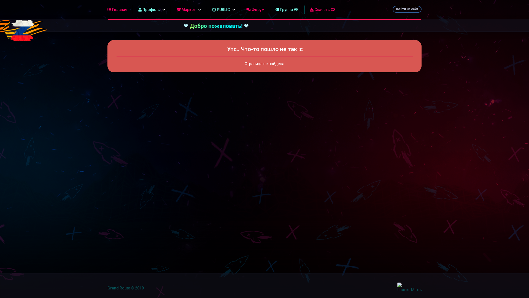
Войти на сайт (407, 9)
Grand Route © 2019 (125, 288)
